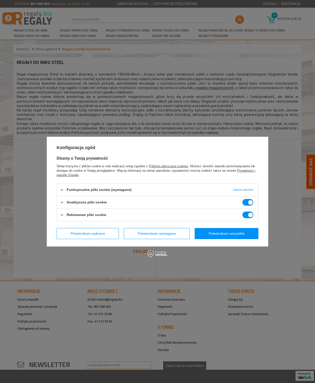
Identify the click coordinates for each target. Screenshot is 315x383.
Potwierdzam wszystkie (227, 233)
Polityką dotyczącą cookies (168, 166)
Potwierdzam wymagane (157, 233)
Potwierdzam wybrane (88, 233)
